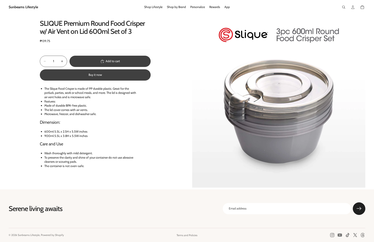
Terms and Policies (187, 235)
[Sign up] (359, 208)
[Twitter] (355, 235)
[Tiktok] (347, 235)
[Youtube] (339, 235)
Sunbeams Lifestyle (29, 235)
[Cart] (362, 7)
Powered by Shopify (52, 235)
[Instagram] (332, 235)
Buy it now (95, 75)
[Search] (343, 7)
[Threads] (362, 235)
